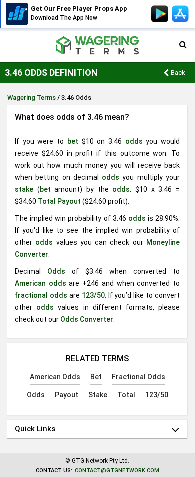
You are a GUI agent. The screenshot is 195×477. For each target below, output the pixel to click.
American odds (40, 283)
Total (47, 201)
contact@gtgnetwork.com (117, 470)
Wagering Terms (32, 97)
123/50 (93, 295)
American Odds (55, 377)
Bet (96, 377)
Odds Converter (87, 319)
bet (73, 141)
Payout (69, 201)
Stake (98, 395)
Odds (57, 271)
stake (24, 189)
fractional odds (41, 295)
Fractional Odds (139, 377)
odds (134, 141)
